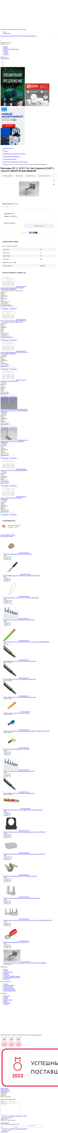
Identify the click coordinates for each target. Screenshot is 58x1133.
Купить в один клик (7, 1117)
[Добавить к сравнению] (53, 184)
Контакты (6, 54)
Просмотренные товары (7, 536)
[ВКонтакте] (30, 233)
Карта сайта (7, 978)
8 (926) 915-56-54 (14, 36)
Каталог (6, 47)
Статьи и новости (8, 972)
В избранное (5, 308)
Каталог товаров (5, 58)
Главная (6, 46)
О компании (7, 995)
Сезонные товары (8, 986)
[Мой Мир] (34, 233)
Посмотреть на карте (36, 1035)
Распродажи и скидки (9, 989)
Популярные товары (9, 988)
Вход (5, 32)
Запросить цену (6, 1130)
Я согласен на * (15, 1116)
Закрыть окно (4, 1118)
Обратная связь (4, 1088)
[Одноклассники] (32, 233)
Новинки (6, 984)
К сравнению (13, 308)
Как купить (7, 974)
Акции (5, 969)
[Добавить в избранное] (53, 181)
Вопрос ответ (7, 1002)
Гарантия (6, 973)
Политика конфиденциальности (12, 977)
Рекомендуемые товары (10, 990)
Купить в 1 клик (39, 225)
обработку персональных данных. (18, 1116)
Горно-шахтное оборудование (11, 49)
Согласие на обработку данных (12, 976)
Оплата (5, 53)
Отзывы (6, 998)
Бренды (6, 50)
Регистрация (7, 33)
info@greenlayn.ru (5, 36)
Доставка (6, 51)
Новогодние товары (9, 985)
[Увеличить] (29, 188)
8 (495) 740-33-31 (23, 36)
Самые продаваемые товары (8, 534)
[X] (36, 233)
